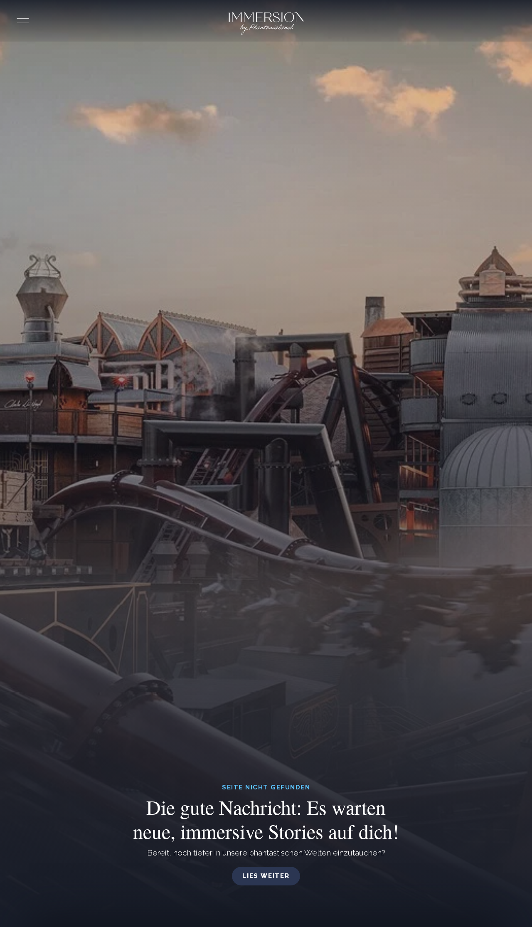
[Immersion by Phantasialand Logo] (266, 23)
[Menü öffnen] (22, 20)
